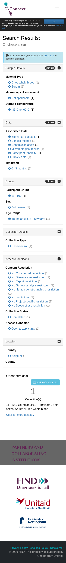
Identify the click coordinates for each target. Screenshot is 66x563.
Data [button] (29, 122)
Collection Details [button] (16, 231)
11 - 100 (16, 195)
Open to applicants (23, 328)
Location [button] (10, 341)
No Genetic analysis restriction (30, 285)
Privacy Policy (19, 548)
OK (54, 22)
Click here (49, 55)
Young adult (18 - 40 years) (28, 218)
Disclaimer (56, 548)
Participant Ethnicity (24, 152)
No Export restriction (24, 281)
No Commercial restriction (28, 273)
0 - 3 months (19, 168)
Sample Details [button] (29, 68)
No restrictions (20, 297)
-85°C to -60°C (20, 109)
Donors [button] (29, 181)
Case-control (19, 246)
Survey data (19, 157)
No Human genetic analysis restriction (35, 289)
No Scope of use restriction (28, 305)
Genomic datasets (23, 144)
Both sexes (18, 207)
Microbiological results (25, 148)
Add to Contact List (47, 382)
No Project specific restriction (29, 301)
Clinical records (21, 140)
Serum (15, 86)
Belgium (17, 355)
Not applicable (20, 98)
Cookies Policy (39, 548)
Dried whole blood (23, 82)
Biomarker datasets (23, 136)
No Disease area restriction (28, 277)
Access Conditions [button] (17, 259)
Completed (18, 317)
